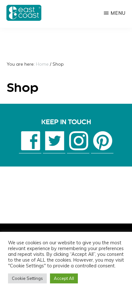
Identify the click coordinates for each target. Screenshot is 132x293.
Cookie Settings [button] (27, 278)
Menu (118, 13)
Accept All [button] (64, 278)
